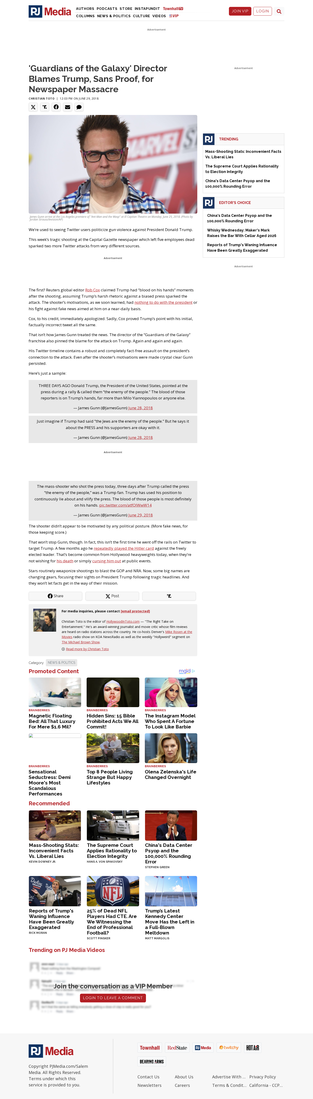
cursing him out (106, 560)
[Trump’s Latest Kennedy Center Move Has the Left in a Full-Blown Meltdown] (171, 891)
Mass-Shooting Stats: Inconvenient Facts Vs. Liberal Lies (54, 850)
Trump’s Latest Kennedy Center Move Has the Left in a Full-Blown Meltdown (169, 922)
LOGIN (262, 11)
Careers (182, 1085)
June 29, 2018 (140, 515)
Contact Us (148, 1076)
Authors (85, 9)
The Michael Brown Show (81, 642)
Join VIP (240, 11)
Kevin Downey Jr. (42, 861)
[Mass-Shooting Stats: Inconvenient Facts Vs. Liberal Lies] (55, 825)
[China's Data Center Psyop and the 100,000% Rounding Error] (171, 825)
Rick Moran (38, 932)
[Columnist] (46, 620)
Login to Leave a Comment (113, 998)
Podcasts (107, 9)
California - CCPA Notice (266, 1085)
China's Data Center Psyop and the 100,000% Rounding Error (168, 853)
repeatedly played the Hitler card (124, 548)
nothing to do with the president (163, 302)
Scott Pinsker (98, 938)
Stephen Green (157, 867)
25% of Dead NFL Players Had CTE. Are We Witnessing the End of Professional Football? (112, 922)
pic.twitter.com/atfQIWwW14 (125, 505)
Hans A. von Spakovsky (105, 861)
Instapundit (147, 9)
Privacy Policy (262, 1076)
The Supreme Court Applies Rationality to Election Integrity (112, 850)
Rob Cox (92, 290)
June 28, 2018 (140, 407)
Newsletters (149, 1085)
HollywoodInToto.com (123, 621)
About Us (184, 1076)
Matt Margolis (157, 938)
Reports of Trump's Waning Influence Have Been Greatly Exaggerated (51, 919)
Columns (85, 16)
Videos (159, 16)
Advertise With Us (229, 1076)
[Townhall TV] (175, 8)
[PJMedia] (50, 11)
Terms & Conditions (229, 1085)
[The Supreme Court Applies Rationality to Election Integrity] (113, 825)
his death (65, 560)
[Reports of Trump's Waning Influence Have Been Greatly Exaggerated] (55, 891)
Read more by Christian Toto (87, 649)
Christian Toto (42, 98)
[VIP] (174, 16)
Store (126, 9)
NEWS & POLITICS (61, 662)
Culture (141, 16)
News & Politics (114, 16)
